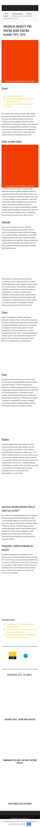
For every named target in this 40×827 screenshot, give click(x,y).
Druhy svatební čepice (14, 96)
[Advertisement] (20, 60)
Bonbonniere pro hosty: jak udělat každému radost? (20, 761)
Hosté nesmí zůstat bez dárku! (20, 803)
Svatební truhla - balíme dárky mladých (20, 719)
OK (29, 824)
